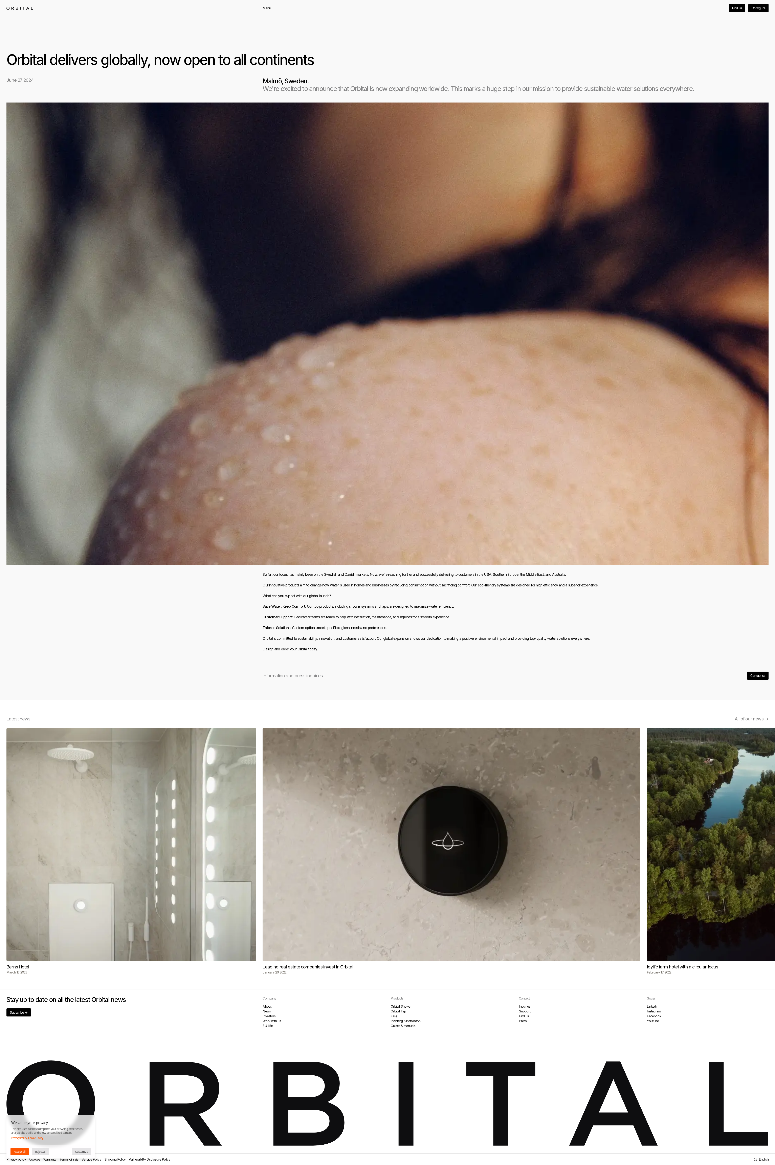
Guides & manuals (403, 1026)
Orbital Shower (401, 1006)
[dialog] (50, 1137)
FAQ (394, 1016)
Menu (267, 8)
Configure (758, 8)
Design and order (276, 649)
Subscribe (19, 1012)
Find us (737, 8)
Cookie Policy (35, 1138)
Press (523, 1021)
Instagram (654, 1011)
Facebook (654, 1016)
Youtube (653, 1021)
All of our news (752, 718)
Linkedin (652, 1006)
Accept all (19, 1151)
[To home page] (19, 8)
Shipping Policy (115, 1159)
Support (524, 1011)
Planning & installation (406, 1021)
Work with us (272, 1021)
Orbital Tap (398, 1011)
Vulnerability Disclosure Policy (149, 1159)
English (764, 1159)
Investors (269, 1016)
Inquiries (524, 1006)
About (267, 1006)
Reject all (40, 1151)
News (267, 1011)
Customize (81, 1151)
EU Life (267, 1026)
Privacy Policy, (19, 1138)
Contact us (757, 676)
